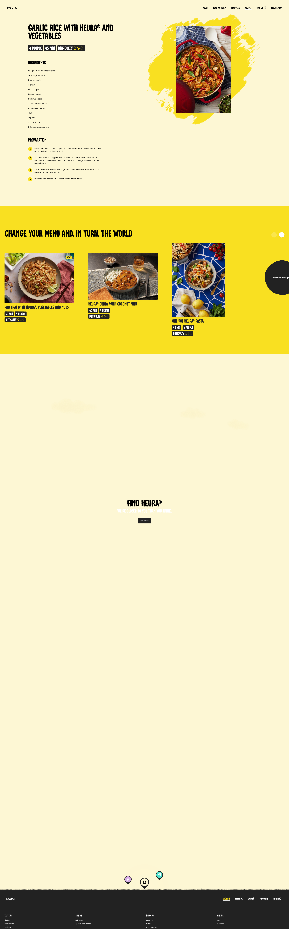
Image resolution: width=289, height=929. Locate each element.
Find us (259, 7)
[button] (274, 235)
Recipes (248, 7)
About (205, 7)
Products (235, 7)
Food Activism (219, 7)
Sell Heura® (276, 7)
